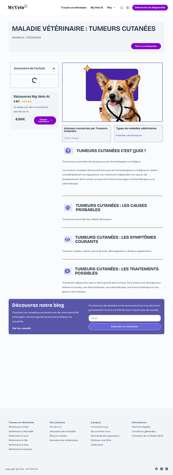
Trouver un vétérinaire (73, 7)
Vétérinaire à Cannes (20, 449)
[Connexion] (127, 7)
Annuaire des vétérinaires (64, 440)
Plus (109, 7)
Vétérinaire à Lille (18, 440)
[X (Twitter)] (161, 469)
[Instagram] (166, 469)
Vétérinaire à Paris (19, 426)
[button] (54, 68)
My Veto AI (97, 7)
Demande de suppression (105, 435)
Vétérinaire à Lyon (19, 435)
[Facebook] (156, 469)
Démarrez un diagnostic (150, 7)
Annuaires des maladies (63, 431)
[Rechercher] (121, 7)
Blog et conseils (58, 435)
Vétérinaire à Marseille (21, 431)
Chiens (75, 138)
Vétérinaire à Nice (19, 444)
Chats (67, 138)
